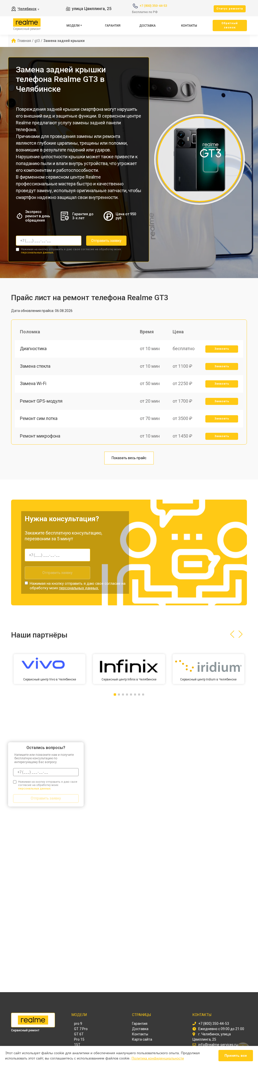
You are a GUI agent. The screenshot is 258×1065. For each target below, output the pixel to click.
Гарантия (112, 25)
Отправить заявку (106, 241)
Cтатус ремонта (229, 8)
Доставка (147, 25)
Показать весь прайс (129, 458)
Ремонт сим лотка (38, 418)
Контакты (189, 25)
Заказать (221, 348)
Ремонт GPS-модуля (41, 401)
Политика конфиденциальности (158, 1058)
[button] (232, 634)
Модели (73, 25)
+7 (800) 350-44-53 (153, 6)
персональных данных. (37, 252)
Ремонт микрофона (40, 436)
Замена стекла (35, 366)
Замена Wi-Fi (33, 383)
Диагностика (33, 348)
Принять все (235, 1055)
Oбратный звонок (229, 25)
